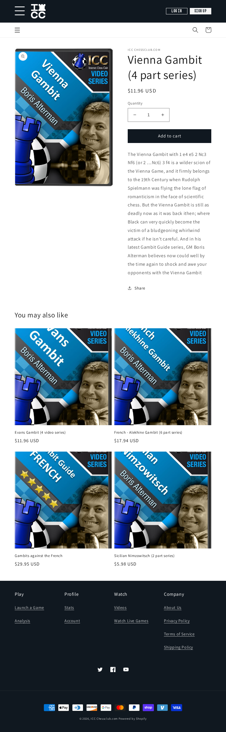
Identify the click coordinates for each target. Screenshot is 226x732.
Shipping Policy (178, 647)
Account (72, 620)
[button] (195, 29)
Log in (177, 11)
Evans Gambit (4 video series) (40, 432)
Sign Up (201, 11)
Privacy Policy (177, 620)
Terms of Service (179, 634)
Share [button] (139, 288)
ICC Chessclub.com (104, 719)
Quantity (135, 103)
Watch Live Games (131, 620)
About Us (173, 607)
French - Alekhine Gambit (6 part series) (148, 432)
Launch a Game (29, 607)
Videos (120, 607)
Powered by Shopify (133, 719)
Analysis (22, 620)
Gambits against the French (39, 555)
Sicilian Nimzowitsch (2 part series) (144, 555)
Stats (69, 607)
